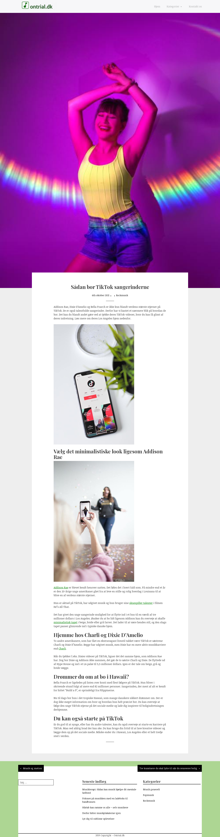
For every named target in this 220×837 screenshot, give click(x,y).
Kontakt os (195, 6)
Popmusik (148, 795)
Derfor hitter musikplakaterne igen (101, 813)
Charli (62, 648)
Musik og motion (32, 768)
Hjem (157, 6)
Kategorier (173, 6)
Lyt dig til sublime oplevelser (98, 818)
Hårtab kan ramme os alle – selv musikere (105, 807)
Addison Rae (61, 587)
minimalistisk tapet (65, 622)
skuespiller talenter (141, 603)
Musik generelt (151, 789)
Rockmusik (122, 295)
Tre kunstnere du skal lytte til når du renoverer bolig (168, 768)
